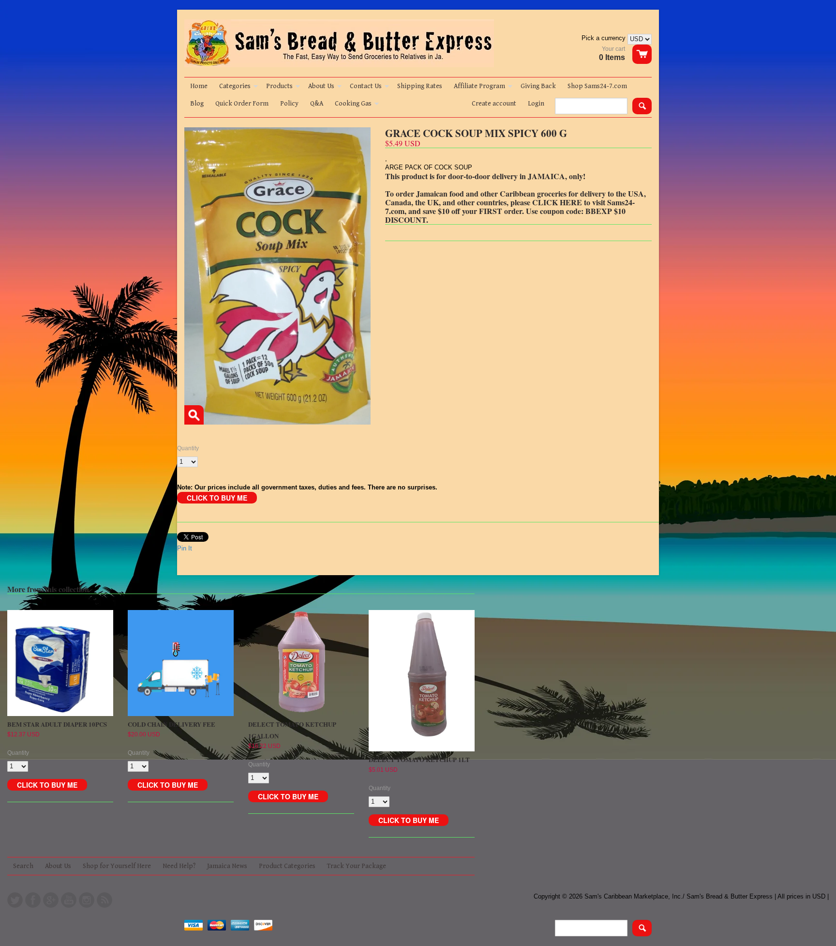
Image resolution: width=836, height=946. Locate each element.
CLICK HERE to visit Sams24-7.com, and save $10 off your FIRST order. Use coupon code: (510, 206)
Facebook (33, 900)
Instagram (86, 900)
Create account (494, 103)
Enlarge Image (194, 415)
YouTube (68, 900)
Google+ (51, 900)
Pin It (184, 548)
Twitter (15, 900)
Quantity (188, 448)
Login (536, 103)
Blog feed (104, 900)
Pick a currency (604, 38)
